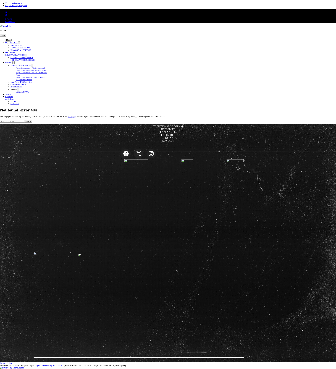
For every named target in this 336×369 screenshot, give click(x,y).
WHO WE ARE (16, 45)
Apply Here (9, 99)
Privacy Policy (6, 363)
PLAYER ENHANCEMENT (20, 65)
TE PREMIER (168, 129)
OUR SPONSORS (22, 92)
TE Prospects (168, 138)
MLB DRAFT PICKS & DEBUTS (22, 60)
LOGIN (8, 19)
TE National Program (168, 126)
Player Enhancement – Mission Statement (30, 68)
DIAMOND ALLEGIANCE (20, 50)
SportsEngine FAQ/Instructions (21, 82)
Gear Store (9, 97)
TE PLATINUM (168, 132)
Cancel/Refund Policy (18, 84)
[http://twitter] (6, 12)
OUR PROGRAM (11, 43)
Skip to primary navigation (16, 5)
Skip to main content (13, 3)
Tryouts (7, 94)
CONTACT (10, 21)
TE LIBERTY (168, 135)
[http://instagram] (6, 15)
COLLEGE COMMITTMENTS (21, 58)
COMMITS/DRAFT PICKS (15, 55)
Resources (8, 62)
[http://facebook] (6, 10)
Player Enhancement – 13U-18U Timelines (31, 70)
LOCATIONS (10, 52)
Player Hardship (16, 87)
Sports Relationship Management (50, 365)
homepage (72, 116)
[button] (3, 35)
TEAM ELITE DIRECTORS (20, 48)
